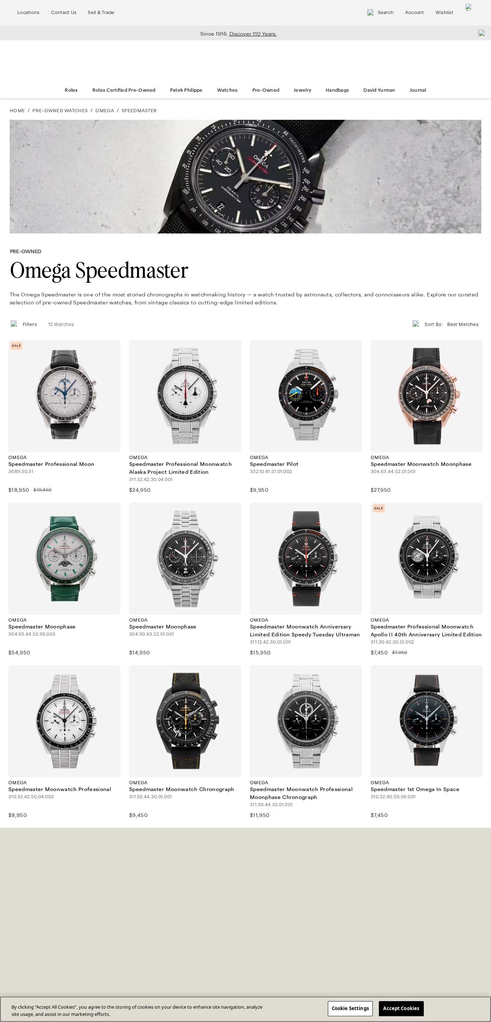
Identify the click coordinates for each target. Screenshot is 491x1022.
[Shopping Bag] (469, 13)
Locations (28, 12)
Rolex (71, 90)
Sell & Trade (101, 12)
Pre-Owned (266, 90)
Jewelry (302, 90)
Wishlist (444, 12)
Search (386, 12)
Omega (104, 110)
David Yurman (379, 90)
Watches (227, 90)
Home (17, 110)
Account (414, 12)
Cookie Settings (350, 1008)
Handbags (337, 90)
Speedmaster (139, 110)
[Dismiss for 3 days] (479, 32)
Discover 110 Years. (253, 34)
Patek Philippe (186, 90)
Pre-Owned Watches (60, 110)
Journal (418, 90)
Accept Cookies (401, 1008)
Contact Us (64, 12)
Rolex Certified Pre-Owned (124, 90)
